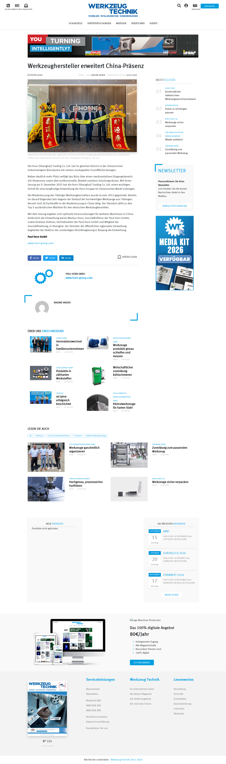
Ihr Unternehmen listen (142, 689)
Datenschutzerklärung (97, 722)
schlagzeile (75, 23)
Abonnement (93, 689)
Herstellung (180, 689)
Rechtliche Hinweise (96, 717)
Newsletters (89, 694)
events (153, 23)
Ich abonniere (142, 663)
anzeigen (121, 23)
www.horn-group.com (41, 243)
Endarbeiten (180, 699)
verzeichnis (138, 23)
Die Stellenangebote (140, 699)
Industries (179, 709)
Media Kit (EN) (93, 700)
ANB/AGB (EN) (93, 710)
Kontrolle (178, 694)
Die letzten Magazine (141, 694)
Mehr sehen (171, 595)
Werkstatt (179, 714)
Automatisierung (182, 704)
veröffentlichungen (99, 23)
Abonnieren (209, 6)
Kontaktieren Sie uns (97, 728)
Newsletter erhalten (175, 206)
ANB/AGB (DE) (93, 705)
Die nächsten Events (140, 704)
